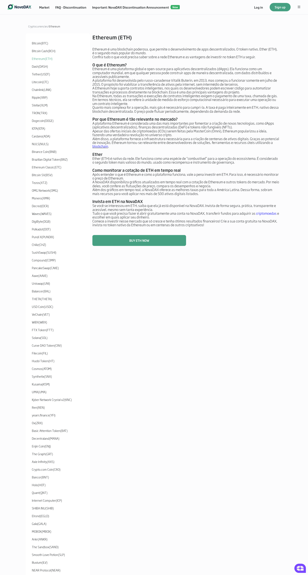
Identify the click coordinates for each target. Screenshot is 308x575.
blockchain (100, 146)
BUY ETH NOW (139, 240)
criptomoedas (266, 213)
